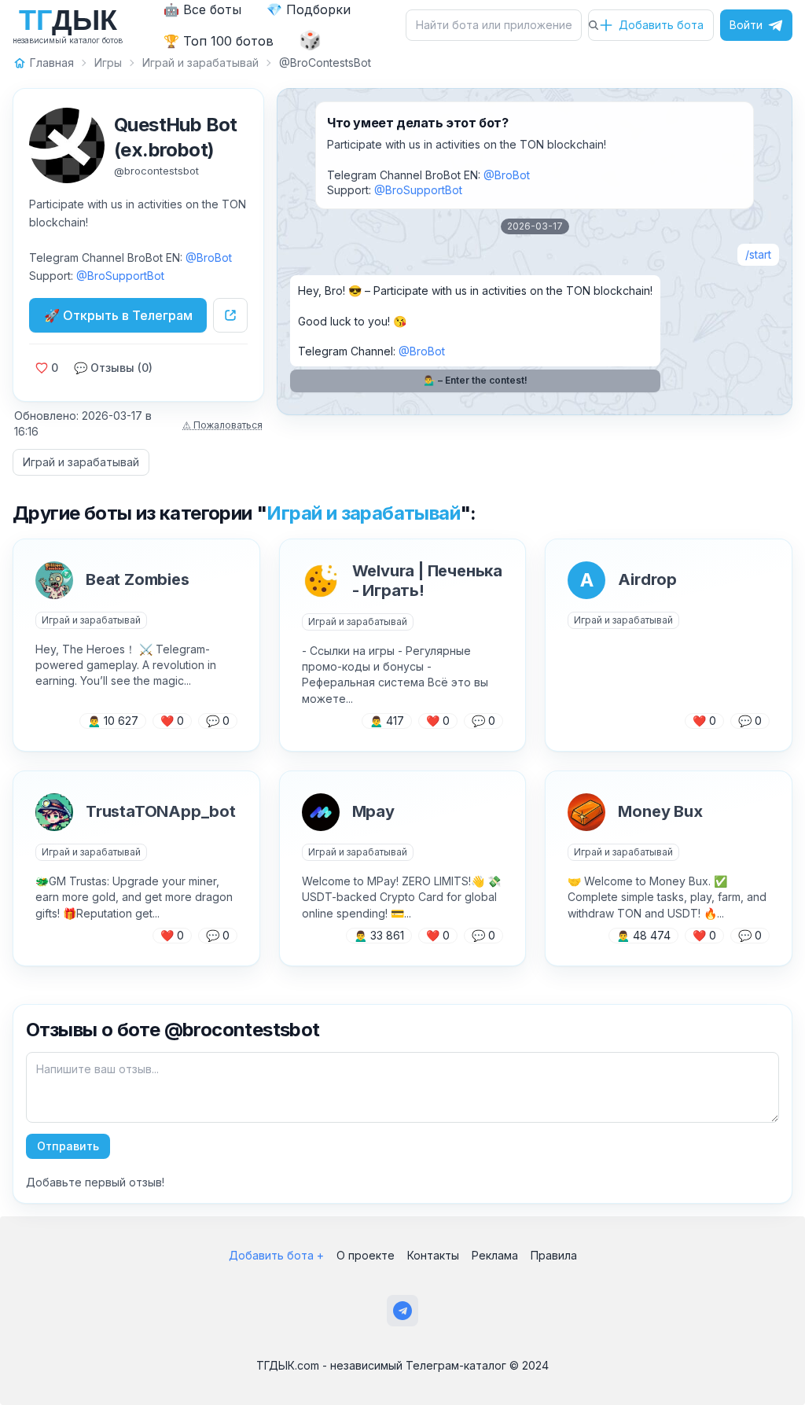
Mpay (373, 811)
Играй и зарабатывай (81, 462)
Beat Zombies (137, 579)
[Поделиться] (230, 315)
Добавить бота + (276, 1255)
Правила (554, 1255)
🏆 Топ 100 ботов (219, 41)
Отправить (68, 1146)
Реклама (495, 1255)
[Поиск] (593, 25)
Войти (746, 24)
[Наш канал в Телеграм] (402, 1310)
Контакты (433, 1255)
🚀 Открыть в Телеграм (118, 315)
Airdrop (647, 579)
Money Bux (660, 811)
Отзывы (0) (113, 367)
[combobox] (498, 25)
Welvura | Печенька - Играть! (427, 580)
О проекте (365, 1255)
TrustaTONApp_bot (161, 811)
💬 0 (218, 720)
